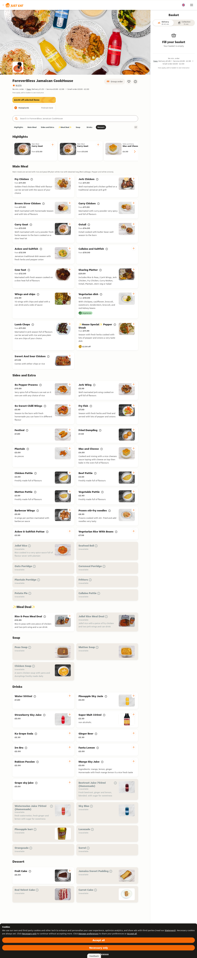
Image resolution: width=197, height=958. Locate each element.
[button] (12, 5)
